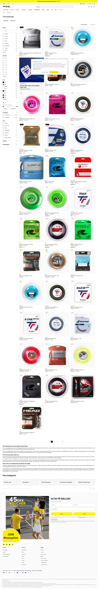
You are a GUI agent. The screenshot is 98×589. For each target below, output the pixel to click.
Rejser (56, 9)
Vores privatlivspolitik (54, 519)
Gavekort (93, 3)
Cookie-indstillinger (6, 556)
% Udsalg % (61, 9)
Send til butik (24, 564)
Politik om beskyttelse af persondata (18, 570)
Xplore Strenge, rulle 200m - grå (50, 338)
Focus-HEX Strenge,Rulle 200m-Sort (51, 244)
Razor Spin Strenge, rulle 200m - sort (51, 307)
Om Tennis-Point (43, 554)
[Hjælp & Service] (89, 7)
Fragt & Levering (43, 558)
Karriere (23, 558)
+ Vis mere (4, 52)
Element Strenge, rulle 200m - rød (25, 369)
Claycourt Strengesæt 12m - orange (25, 150)
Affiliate (23, 556)
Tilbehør (43, 9)
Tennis (4, 3)
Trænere (23, 560)
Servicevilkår (34, 570)
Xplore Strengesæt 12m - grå (76, 338)
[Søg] (37, 7)
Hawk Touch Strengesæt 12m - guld (25, 275)
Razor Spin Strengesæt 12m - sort (77, 307)
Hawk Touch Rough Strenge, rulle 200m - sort (79, 84)
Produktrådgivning (44, 562)
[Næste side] (65, 442)
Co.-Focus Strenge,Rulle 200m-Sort (51, 401)
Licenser (4, 552)
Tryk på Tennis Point (44, 564)
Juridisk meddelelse (28, 570)
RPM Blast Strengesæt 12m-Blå (50, 150)
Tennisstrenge (37, 9)
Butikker (42, 556)
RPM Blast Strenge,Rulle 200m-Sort (77, 150)
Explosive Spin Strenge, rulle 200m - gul (78, 369)
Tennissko (17, 9)
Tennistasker (23, 9)
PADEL (13, 3)
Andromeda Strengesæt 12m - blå (77, 275)
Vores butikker (89, 3)
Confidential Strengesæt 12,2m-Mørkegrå (26, 401)
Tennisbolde (30, 9)
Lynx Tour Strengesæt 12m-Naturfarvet (52, 84)
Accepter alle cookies (54, 72)
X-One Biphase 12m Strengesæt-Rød (26, 338)
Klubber (23, 562)
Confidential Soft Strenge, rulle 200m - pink (27, 118)
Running (8, 3)
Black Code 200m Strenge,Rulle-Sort (77, 118)
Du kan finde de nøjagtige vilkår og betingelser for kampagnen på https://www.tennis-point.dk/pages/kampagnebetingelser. (23, 586)
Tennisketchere (5, 9)
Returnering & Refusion (44, 560)
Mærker (48, 9)
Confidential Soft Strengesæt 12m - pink (52, 118)
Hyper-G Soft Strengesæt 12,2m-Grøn (26, 244)
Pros (52, 9)
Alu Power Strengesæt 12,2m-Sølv (25, 181)
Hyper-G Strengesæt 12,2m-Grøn (77, 244)
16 (62, 441)
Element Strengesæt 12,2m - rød (51, 369)
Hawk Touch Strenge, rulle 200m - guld (52, 275)
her (63, 67)
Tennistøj (12, 9)
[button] (90, 488)
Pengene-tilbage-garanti (6, 554)
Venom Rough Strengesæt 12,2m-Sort (77, 401)
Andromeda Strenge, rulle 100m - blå (25, 307)
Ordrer (23, 552)
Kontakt (42, 552)
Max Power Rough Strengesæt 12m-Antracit (78, 181)
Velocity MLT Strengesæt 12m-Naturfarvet (27, 432)
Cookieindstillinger (45, 72)
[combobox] (55, 7)
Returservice (24, 554)
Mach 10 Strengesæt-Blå (49, 181)
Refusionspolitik (39, 570)
